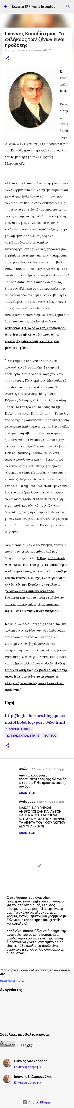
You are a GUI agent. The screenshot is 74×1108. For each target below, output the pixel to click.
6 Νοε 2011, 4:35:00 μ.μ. (50, 801)
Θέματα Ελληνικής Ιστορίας (33, 6)
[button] (7, 58)
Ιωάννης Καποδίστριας (23, 735)
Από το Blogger (40, 1102)
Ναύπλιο (50, 735)
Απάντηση (27, 793)
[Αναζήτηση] (68, 7)
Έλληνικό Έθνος (19, 729)
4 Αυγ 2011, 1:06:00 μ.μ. (50, 769)
